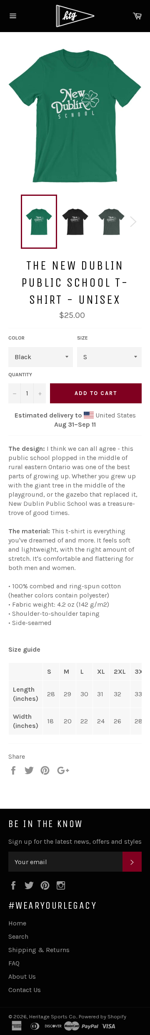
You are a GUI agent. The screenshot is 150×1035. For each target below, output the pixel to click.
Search (18, 936)
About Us (22, 976)
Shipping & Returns (39, 950)
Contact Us (24, 990)
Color (16, 338)
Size (82, 338)
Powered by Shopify (102, 1016)
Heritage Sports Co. (53, 1016)
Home (17, 923)
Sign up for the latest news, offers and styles (75, 841)
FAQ (14, 963)
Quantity (20, 375)
